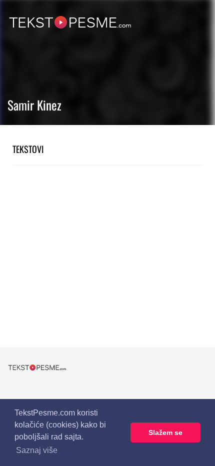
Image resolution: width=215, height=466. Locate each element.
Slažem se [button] (165, 432)
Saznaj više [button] (37, 450)
